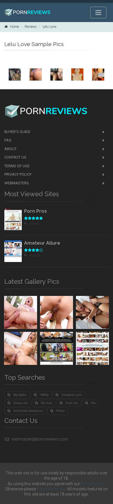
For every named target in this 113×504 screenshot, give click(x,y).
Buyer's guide (17, 132)
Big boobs (20, 395)
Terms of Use (17, 166)
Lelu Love (49, 27)
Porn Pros (35, 211)
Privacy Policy (18, 174)
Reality (34, 223)
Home (14, 27)
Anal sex (71, 403)
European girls (71, 395)
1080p (44, 395)
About (10, 149)
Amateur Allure (42, 243)
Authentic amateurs (28, 411)
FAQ (7, 140)
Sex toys (46, 403)
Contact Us (15, 157)
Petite (60, 411)
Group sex (20, 403)
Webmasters (16, 183)
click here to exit (51, 489)
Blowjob (35, 255)
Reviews (31, 27)
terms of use (92, 483)
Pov (93, 403)
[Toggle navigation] (98, 12)
